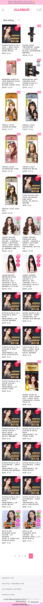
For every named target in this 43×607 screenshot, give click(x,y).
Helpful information (13, 584)
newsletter (8, 595)
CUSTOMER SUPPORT (12, 589)
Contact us (8, 578)
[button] (21, 604)
